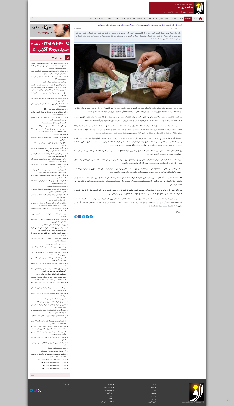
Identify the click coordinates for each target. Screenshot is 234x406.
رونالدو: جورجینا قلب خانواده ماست (54, 82)
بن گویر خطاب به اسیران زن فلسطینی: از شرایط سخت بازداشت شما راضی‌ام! (48, 149)
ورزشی (123, 18)
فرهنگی (180, 18)
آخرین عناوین (59, 57)
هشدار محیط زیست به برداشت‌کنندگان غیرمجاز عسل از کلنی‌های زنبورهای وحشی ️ (48, 155)
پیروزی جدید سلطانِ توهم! (57, 348)
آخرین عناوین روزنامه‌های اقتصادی (54, 363)
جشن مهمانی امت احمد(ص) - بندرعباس (52, 302)
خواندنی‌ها (147, 18)
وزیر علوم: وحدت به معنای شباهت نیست (52, 225)
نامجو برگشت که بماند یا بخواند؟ (55, 299)
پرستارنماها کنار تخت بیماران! (56, 109)
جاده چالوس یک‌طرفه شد (57, 200)
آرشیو (110, 384)
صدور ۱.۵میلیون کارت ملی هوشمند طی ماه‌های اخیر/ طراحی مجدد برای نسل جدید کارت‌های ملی (48, 229)
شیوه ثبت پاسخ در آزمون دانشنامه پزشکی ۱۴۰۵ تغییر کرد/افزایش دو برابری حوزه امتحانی (48, 130)
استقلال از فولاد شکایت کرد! (56, 186)
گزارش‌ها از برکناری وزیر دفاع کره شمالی (53, 351)
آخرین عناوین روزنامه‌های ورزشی (55, 365)
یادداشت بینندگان (100, 18)
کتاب (110, 18)
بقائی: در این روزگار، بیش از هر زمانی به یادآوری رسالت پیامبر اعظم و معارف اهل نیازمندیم (48, 204)
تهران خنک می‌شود (59, 134)
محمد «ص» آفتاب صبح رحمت (56, 244)
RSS (110, 399)
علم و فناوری (131, 18)
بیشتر (32, 375)
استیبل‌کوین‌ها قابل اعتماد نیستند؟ (54, 123)
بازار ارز (178, 212)
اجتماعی (173, 18)
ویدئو (155, 18)
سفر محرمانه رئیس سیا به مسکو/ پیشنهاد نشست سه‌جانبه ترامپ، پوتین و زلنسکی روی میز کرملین (48, 278)
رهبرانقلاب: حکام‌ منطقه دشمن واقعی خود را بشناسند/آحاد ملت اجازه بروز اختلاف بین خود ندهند (48, 327)
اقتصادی (187, 18)
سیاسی (195, 18)
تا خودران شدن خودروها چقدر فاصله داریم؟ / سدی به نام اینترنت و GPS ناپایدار (48, 322)
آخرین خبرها (108, 387)
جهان (166, 18)
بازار (91, 18)
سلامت (139, 18)
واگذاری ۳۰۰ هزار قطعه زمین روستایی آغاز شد (51, 126)
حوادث (116, 18)
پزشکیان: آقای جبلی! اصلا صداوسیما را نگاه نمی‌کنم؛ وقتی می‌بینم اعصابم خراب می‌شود (48, 72)
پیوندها (109, 396)
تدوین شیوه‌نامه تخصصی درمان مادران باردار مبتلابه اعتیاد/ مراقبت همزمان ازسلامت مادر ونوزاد (48, 171)
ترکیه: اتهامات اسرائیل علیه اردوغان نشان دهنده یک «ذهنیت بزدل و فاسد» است (48, 160)
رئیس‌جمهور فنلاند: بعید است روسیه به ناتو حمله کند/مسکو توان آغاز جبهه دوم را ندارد (48, 270)
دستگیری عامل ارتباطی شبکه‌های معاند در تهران (50, 274)
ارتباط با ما (108, 390)
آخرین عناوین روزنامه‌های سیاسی (55, 368)
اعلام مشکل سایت (106, 402)
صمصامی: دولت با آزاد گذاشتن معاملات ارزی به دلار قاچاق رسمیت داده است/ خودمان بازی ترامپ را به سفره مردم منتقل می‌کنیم (48, 66)
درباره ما (109, 393)
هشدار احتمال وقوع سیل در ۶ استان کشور (52, 360)
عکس (161, 18)
